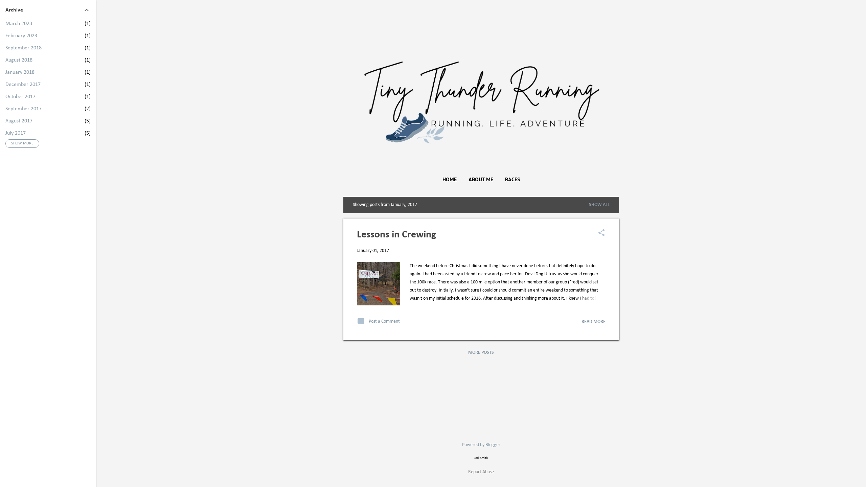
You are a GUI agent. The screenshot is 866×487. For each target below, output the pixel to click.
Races (512, 179)
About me (481, 179)
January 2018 (20, 72)
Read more (594, 321)
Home (449, 179)
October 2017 (20, 96)
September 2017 (23, 109)
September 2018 (23, 48)
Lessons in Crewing (396, 235)
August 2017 (18, 121)
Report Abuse (481, 471)
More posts (481, 352)
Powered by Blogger (481, 444)
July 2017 (15, 133)
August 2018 (18, 60)
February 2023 (21, 36)
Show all (599, 204)
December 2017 (23, 84)
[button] (601, 233)
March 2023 (18, 23)
